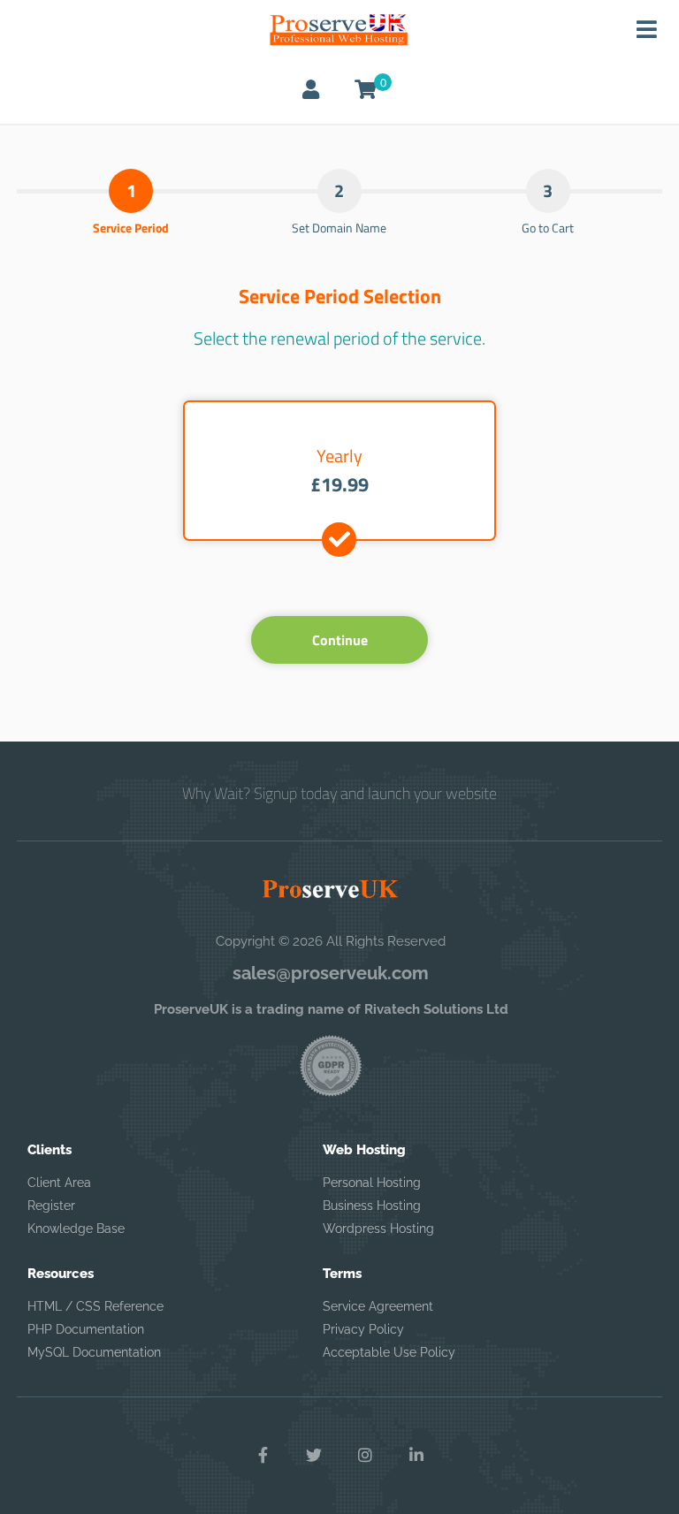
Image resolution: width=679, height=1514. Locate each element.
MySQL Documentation (94, 1352)
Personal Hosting (372, 1182)
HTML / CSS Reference (95, 1306)
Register (51, 1205)
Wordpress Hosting (378, 1228)
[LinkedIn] (416, 1456)
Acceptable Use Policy (389, 1352)
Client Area (59, 1182)
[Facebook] (263, 1456)
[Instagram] (365, 1456)
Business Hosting (372, 1205)
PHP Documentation (85, 1329)
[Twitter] (314, 1456)
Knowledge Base (76, 1228)
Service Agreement (378, 1306)
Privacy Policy (363, 1329)
